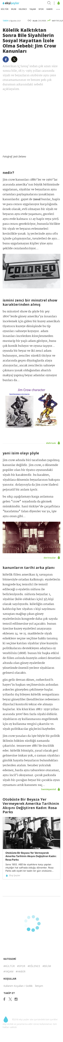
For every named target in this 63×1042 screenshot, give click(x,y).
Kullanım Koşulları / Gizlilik (18, 985)
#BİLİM (47, 966)
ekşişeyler (18, 3)
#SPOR (21, 966)
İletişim (39, 985)
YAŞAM (33, 9)
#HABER (20, 971)
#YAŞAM (8, 971)
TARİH (6, 20)
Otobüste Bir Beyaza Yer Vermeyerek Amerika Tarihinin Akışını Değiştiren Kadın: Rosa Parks (31, 856)
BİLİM (13, 9)
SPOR (41, 9)
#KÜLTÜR (9, 966)
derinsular (50, 557)
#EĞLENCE (34, 966)
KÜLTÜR (4, 9)
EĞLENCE (23, 9)
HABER (49, 9)
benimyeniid (48, 789)
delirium (51, 443)
